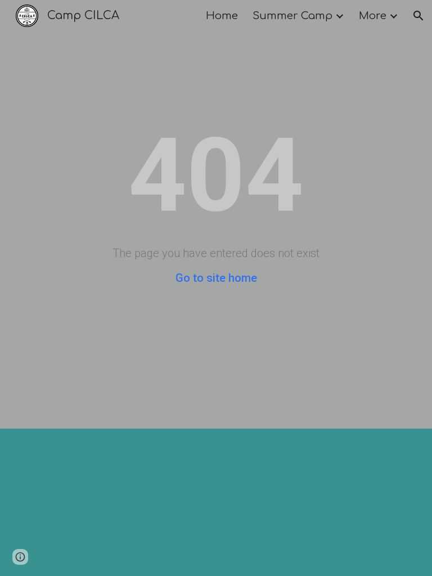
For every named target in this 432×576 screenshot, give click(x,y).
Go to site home (216, 278)
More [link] (372, 15)
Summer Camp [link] (292, 15)
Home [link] (222, 15)
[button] (418, 15)
